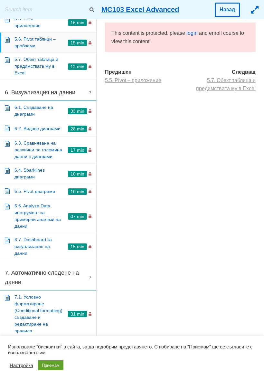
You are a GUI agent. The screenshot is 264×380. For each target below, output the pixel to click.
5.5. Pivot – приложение (133, 80)
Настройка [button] (21, 365)
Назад (227, 9)
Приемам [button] (51, 365)
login (192, 33)
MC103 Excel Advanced (140, 9)
